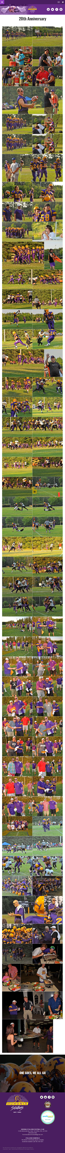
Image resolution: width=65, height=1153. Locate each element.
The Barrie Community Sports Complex (32, 1140)
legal (10, 1149)
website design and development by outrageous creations (23, 1149)
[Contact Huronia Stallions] (58, 2)
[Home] (63, 2)
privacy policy (5, 1149)
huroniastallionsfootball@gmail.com (32, 1134)
